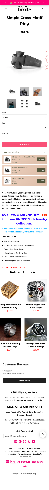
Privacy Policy (25, 457)
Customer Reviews (33, 448)
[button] (24, 380)
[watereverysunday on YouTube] (33, 442)
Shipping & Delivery (12, 451)
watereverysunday (30, 474)
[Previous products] (39, 152)
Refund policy (40, 451)
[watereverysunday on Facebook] (15, 442)
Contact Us (12, 454)
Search (11, 448)
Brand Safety (38, 454)
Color (4, 113)
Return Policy (27, 451)
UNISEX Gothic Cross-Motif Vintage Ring (23, 157)
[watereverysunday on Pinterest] (20, 442)
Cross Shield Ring (18, 178)
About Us (20, 448)
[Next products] (44, 152)
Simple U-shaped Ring (20, 168)
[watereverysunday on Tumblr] (29, 442)
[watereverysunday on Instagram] (24, 442)
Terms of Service (24, 454)
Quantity (5, 133)
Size (3, 123)
